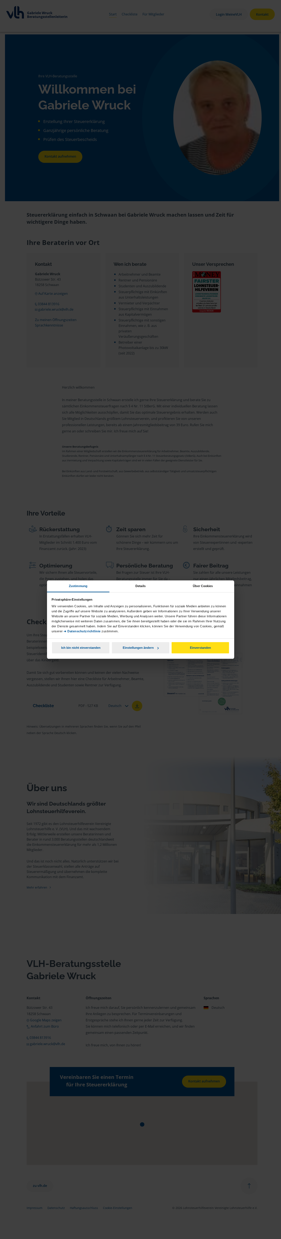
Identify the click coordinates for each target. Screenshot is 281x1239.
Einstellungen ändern (138, 647)
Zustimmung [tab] (78, 586)
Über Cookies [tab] (203, 586)
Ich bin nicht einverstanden (80, 647)
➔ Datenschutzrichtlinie (82, 631)
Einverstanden (200, 647)
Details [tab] (140, 586)
